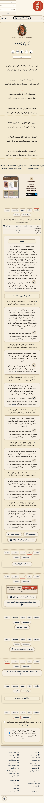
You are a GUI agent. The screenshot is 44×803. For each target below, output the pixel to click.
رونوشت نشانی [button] (15, 534)
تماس (15, 788)
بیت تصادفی (34, 755)
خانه (36, 752)
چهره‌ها (35, 786)
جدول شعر (34, 758)
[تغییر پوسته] (4, 798)
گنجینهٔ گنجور (13, 763)
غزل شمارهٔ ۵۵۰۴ (22, 44)
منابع (15, 786)
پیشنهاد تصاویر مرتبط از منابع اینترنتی (23, 597)
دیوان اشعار (23, 37)
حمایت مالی (34, 789)
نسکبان (14, 776)
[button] (42, 18)
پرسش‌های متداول (32, 783)
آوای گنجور (14, 768)
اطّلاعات (36, 210)
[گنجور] (38, 6)
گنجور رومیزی (13, 755)
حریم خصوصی (12, 791)
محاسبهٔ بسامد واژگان (23, 564)
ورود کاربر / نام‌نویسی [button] (23, 18)
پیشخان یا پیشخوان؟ (11, 773)
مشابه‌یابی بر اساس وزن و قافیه (23, 649)
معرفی (35, 781)
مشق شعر (15, 210)
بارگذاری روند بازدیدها (22, 698)
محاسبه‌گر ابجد (12, 766)
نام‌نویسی (11, 730)
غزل (19, 228)
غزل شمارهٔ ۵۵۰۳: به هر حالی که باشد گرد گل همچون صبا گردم (10, 167)
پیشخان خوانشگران (11, 771)
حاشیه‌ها (17, 215)
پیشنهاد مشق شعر (22, 627)
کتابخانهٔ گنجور (13, 760)
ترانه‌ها (7, 210)
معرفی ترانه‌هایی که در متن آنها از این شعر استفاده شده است (22, 672)
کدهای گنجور (13, 752)
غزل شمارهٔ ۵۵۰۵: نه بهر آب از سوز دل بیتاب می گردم (33, 167)
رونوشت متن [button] (32, 534)
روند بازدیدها (26, 215)
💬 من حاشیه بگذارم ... (16, 723)
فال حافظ (34, 760)
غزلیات (15, 37)
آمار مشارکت (13, 780)
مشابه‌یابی (34, 768)
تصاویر (23, 210)
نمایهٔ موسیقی (33, 763)
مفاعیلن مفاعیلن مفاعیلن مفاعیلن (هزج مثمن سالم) (20, 226)
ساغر (15, 758)
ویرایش (14, 288)
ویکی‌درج (18, 231)
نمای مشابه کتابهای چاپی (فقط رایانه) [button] (23, 540)
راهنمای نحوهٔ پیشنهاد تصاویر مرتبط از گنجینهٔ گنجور (22, 602)
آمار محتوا (34, 791)
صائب (30, 37)
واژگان (29, 210)
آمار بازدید (14, 783)
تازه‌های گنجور (33, 771)
